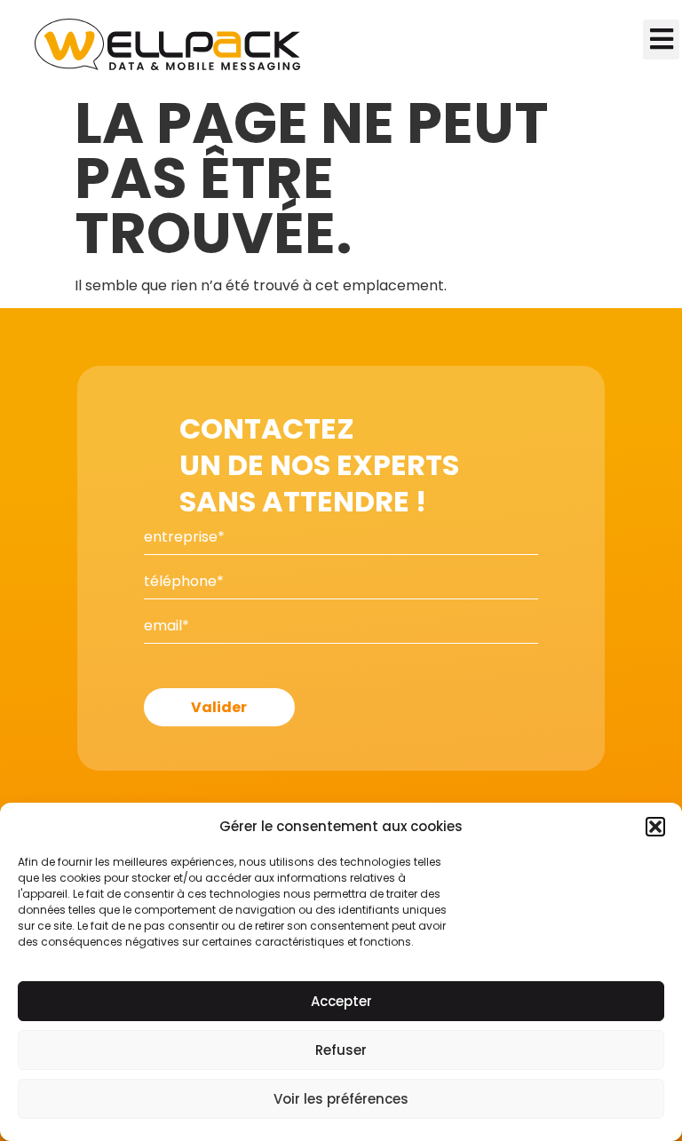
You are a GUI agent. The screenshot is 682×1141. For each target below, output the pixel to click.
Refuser (341, 1050)
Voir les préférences (341, 1098)
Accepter (341, 1001)
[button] (655, 827)
